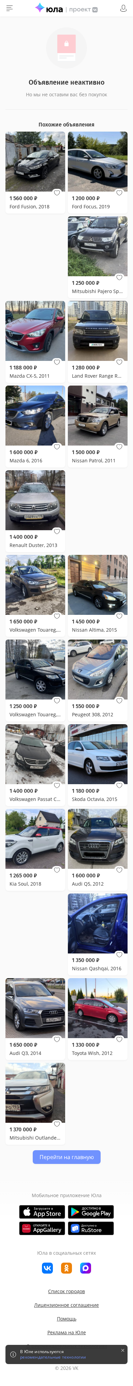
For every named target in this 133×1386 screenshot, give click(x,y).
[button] (57, 193)
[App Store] (42, 1212)
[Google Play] (91, 1212)
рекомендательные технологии (53, 1357)
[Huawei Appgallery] (42, 1228)
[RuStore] (91, 1228)
